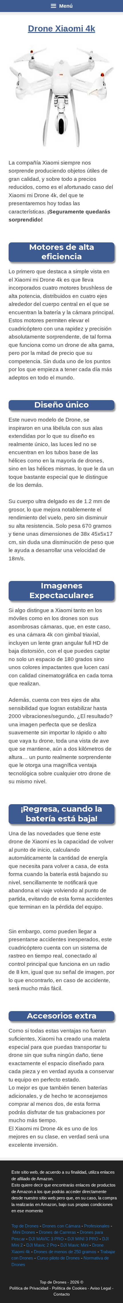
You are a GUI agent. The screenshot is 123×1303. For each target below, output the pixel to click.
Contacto (61, 1294)
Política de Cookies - (71, 1288)
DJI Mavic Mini (74, 1245)
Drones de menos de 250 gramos (65, 1251)
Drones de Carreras (57, 1232)
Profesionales (97, 1225)
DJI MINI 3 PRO (83, 1238)
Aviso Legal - (102, 1288)
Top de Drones (25, 1225)
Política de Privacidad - (30, 1288)
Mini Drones (24, 1232)
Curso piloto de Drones (58, 1257)
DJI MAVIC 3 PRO (46, 1238)
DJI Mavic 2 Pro (41, 1245)
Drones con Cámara (61, 1225)
